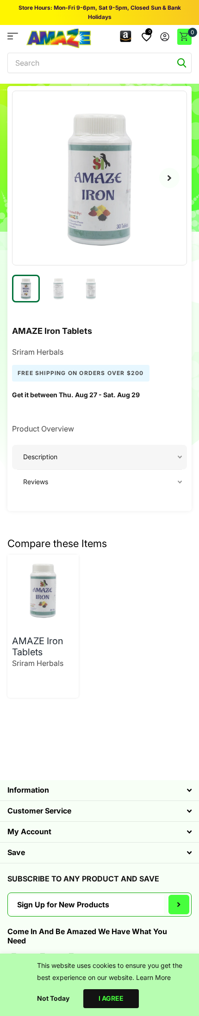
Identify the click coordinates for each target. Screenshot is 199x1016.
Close (99, 790)
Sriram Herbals (37, 352)
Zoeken (181, 63)
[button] (169, 178)
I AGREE (111, 998)
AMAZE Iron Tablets (37, 646)
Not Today (53, 998)
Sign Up (178, 904)
